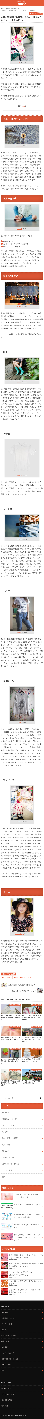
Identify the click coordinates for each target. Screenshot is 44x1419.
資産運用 (5, 1112)
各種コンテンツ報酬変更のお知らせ (27, 1205)
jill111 (19, 62)
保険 (3, 1177)
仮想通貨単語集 (6, 1400)
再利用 (10, 977)
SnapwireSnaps (19, 934)
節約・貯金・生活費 (9, 974)
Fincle (12, 1415)
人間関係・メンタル (9, 1119)
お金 (30, 977)
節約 (16, 977)
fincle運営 (14, 1259)
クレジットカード (8, 1157)
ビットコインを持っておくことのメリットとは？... (26, 1282)
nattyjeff (19, 475)
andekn (19, 306)
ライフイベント (7, 1125)
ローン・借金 (6, 1170)
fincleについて (6, 1388)
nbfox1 (19, 382)
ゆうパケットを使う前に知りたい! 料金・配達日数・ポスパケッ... (25, 1290)
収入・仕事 (5, 1144)
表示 (23, 106)
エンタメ (5, 1132)
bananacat (14, 1268)
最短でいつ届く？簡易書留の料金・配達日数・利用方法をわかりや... (26, 1264)
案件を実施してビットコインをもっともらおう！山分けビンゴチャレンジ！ (27, 1237)
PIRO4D (19, 539)
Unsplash (19, 229)
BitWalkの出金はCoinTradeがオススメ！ (27, 1225)
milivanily (19, 632)
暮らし (23, 977)
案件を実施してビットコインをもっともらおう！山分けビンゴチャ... (26, 1256)
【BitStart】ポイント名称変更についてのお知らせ (27, 1195)
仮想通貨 (5, 1151)
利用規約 (4, 1406)
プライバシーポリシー (9, 1394)
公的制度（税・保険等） (11, 1164)
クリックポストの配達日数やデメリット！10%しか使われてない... (26, 1273)
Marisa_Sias (19, 145)
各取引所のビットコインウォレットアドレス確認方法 (27, 1215)
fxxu (19, 722)
